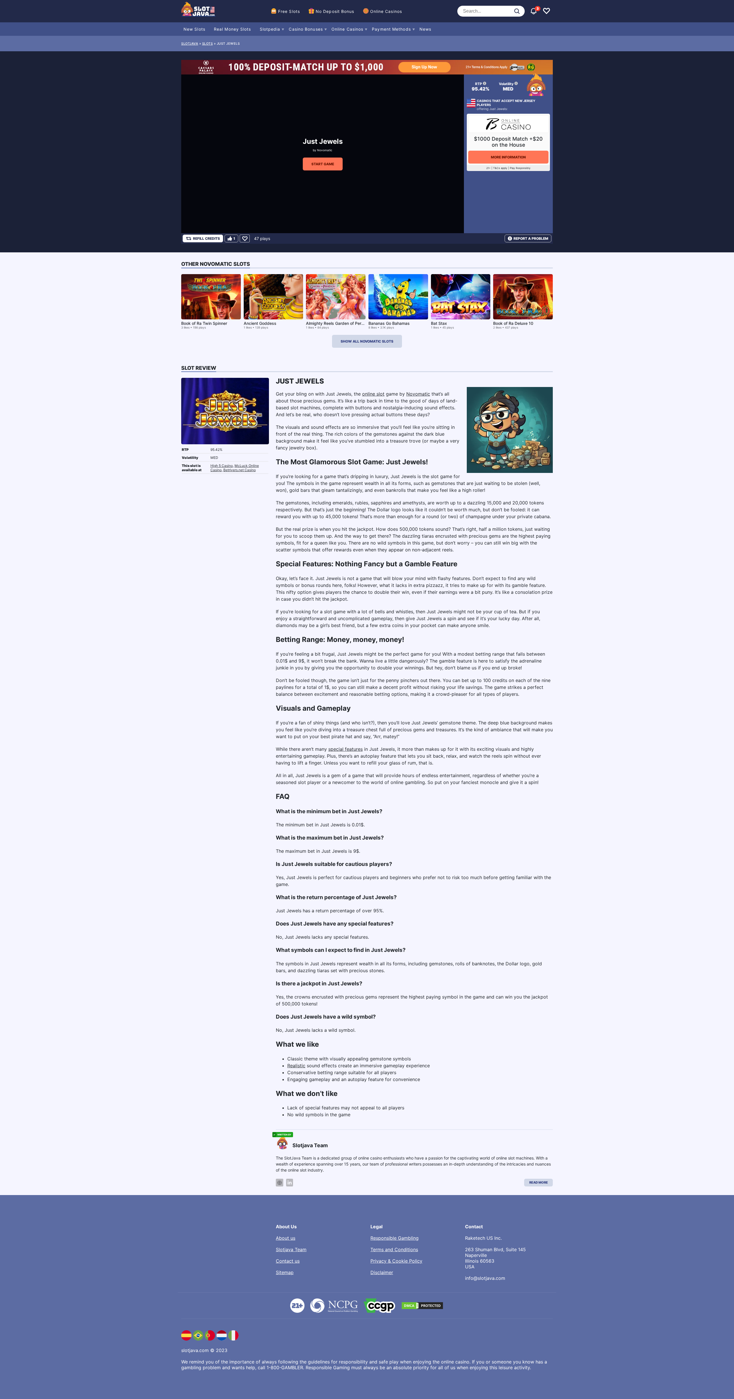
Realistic (296, 1065)
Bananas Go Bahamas (389, 323)
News (425, 29)
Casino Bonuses (306, 29)
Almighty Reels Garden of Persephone (342, 323)
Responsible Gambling (394, 1238)
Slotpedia (270, 29)
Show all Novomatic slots (367, 341)
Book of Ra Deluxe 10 (513, 323)
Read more (538, 1182)
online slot (373, 394)
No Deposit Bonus (335, 11)
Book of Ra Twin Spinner (204, 323)
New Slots (194, 29)
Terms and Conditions (394, 1249)
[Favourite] (245, 238)
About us (285, 1238)
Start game (322, 164)
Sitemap (285, 1272)
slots (207, 44)
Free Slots (289, 11)
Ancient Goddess (260, 323)
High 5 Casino (221, 465)
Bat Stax (439, 323)
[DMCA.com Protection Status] (422, 1305)
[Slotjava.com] (198, 11)
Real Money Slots (232, 29)
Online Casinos (386, 11)
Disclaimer (381, 1272)
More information (508, 157)
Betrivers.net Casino (239, 470)
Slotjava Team (291, 1249)
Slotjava (189, 44)
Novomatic (324, 150)
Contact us (288, 1261)
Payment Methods (391, 29)
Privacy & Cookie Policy (396, 1261)
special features (345, 749)
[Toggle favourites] (546, 11)
